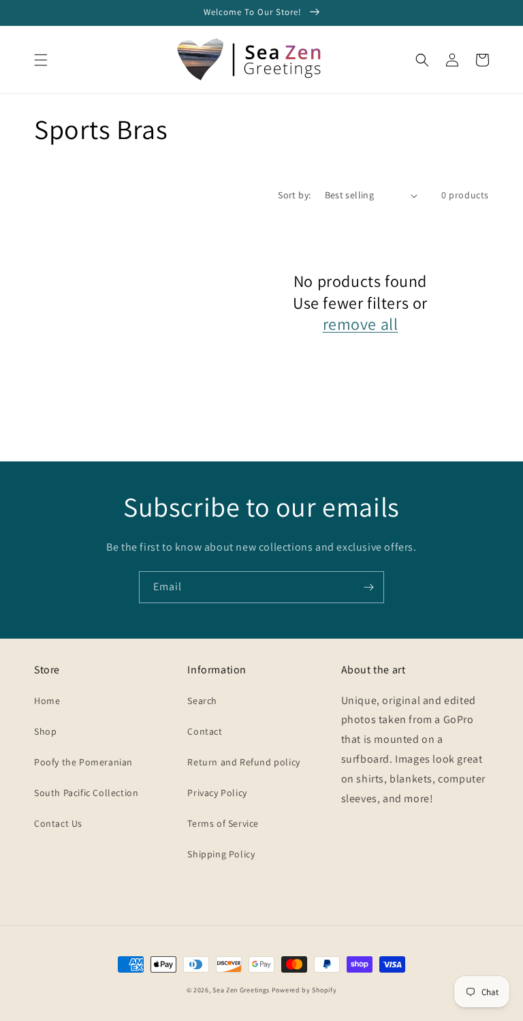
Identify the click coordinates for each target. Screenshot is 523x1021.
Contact (204, 731)
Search (202, 701)
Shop (45, 731)
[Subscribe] (368, 587)
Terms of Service (223, 823)
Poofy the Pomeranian (83, 762)
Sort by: (294, 195)
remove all (360, 324)
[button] (41, 60)
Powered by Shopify (304, 990)
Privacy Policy (217, 793)
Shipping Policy (221, 854)
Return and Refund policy (243, 762)
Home (47, 701)
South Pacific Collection (86, 793)
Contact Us (58, 823)
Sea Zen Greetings (241, 990)
